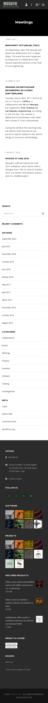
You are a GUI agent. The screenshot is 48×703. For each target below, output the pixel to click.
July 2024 (6, 246)
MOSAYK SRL (16, 694)
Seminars (6, 368)
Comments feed (9, 421)
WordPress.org (8, 429)
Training (5, 383)
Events (5, 345)
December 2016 (9, 307)
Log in (4, 406)
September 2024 (9, 239)
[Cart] (37, 4)
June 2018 (6, 269)
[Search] (43, 214)
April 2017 (6, 292)
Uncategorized (8, 391)
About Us (9, 662)
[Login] (26, 4)
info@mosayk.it (15, 478)
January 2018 (7, 277)
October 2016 (8, 315)
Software (6, 376)
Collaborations (8, 338)
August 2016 (7, 323)
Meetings (6, 353)
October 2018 (8, 261)
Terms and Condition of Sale (17, 669)
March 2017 (7, 300)
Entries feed (7, 414)
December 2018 (9, 254)
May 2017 (6, 284)
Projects (5, 361)
